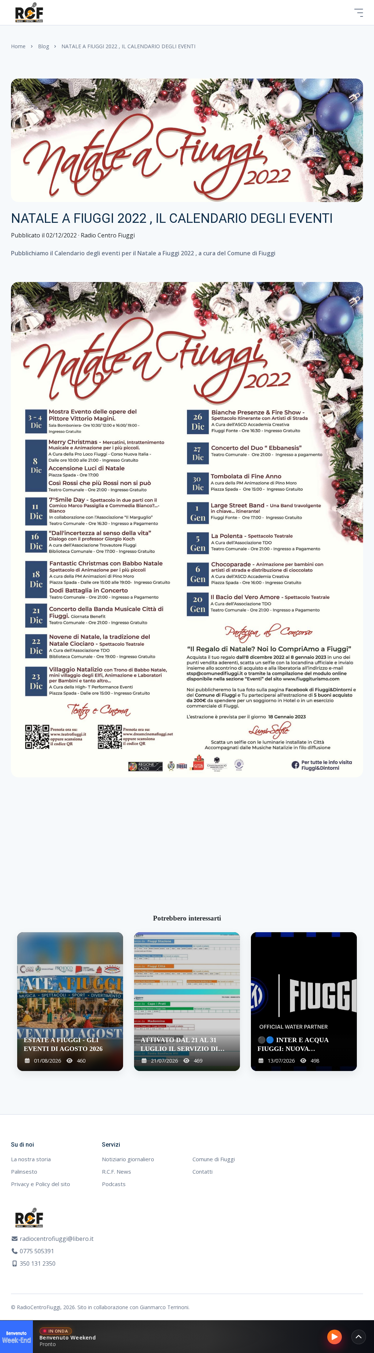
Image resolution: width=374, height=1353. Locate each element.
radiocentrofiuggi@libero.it (57, 1239)
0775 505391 (37, 1251)
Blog (43, 46)
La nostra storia (31, 1159)
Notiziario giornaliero (128, 1159)
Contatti (202, 1171)
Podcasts (114, 1184)
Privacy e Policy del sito (40, 1184)
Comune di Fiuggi (213, 1159)
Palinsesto (24, 1171)
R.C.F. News (116, 1171)
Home (18, 46)
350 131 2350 (38, 1263)
